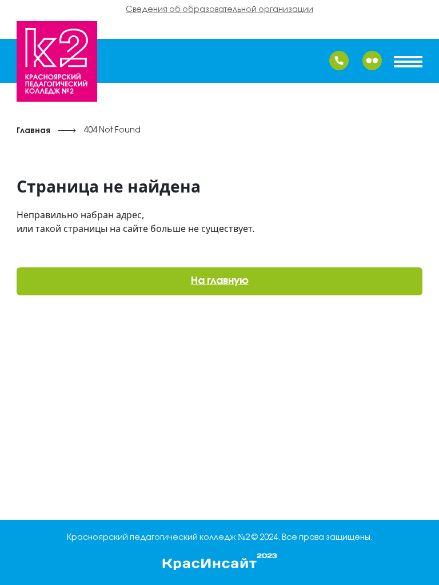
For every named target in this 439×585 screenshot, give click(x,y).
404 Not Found (112, 130)
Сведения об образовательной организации (219, 10)
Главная (33, 131)
